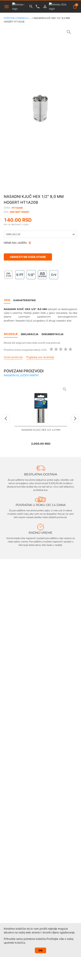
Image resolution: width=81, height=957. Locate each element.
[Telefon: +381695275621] (38, 6)
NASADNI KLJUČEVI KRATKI (21, 375)
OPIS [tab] (7, 300)
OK (40, 950)
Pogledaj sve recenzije (40, 357)
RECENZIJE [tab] (11, 333)
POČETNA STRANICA (15, 18)
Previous (6, 418)
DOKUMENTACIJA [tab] (52, 334)
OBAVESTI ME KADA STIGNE (28, 256)
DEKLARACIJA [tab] (29, 334)
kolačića (20, 942)
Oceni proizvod (13, 357)
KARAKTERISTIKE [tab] (24, 300)
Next (75, 418)
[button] (40, 106)
